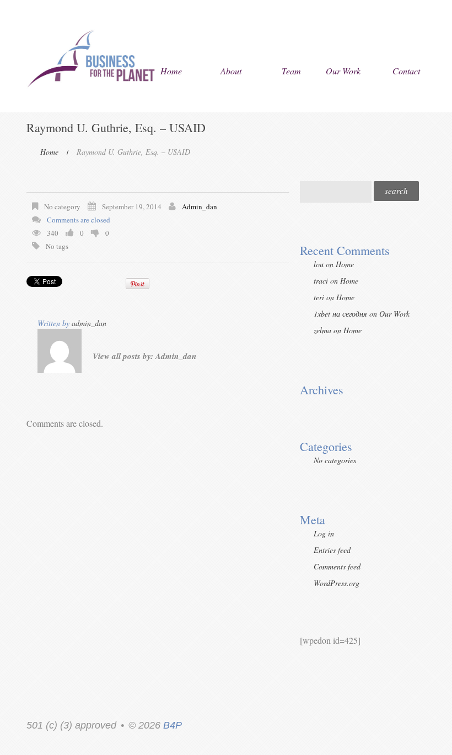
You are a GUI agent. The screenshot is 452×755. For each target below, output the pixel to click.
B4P (172, 725)
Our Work (343, 71)
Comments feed (337, 566)
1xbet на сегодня (340, 313)
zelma (322, 330)
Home (171, 71)
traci (321, 280)
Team (291, 71)
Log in (324, 533)
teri (319, 297)
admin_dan (199, 206)
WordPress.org (336, 583)
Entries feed (332, 550)
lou (319, 264)
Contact (406, 71)
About (230, 71)
